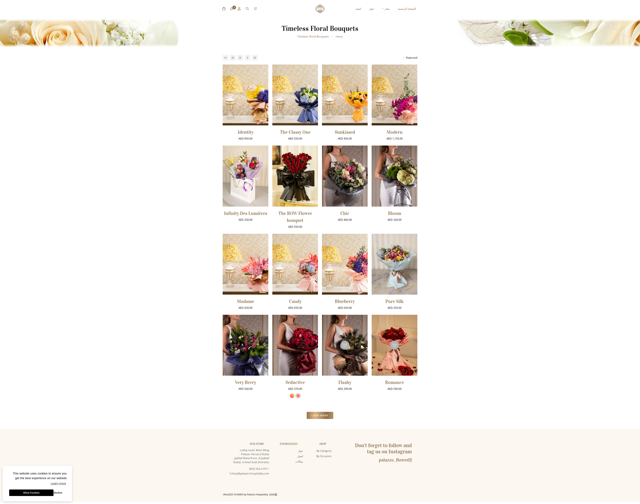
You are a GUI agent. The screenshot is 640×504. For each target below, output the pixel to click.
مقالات (299, 461)
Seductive (295, 382)
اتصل (358, 9)
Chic (344, 213)
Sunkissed (345, 132)
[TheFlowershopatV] (320, 9)
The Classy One (295, 132)
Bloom (394, 213)
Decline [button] (58, 492)
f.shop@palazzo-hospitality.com (249, 473)
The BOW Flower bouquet (295, 217)
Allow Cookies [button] (31, 492)
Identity (246, 132)
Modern (394, 132)
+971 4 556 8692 (259, 469)
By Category (324, 451)
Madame (245, 301)
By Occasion (324, 456)
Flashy (344, 382)
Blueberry (345, 301)
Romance (394, 382)
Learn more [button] (58, 483)
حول (371, 9)
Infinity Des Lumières (245, 213)
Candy (295, 301)
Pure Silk (394, 301)
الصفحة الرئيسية (407, 9)
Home (339, 36)
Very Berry (245, 382)
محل (387, 9)
